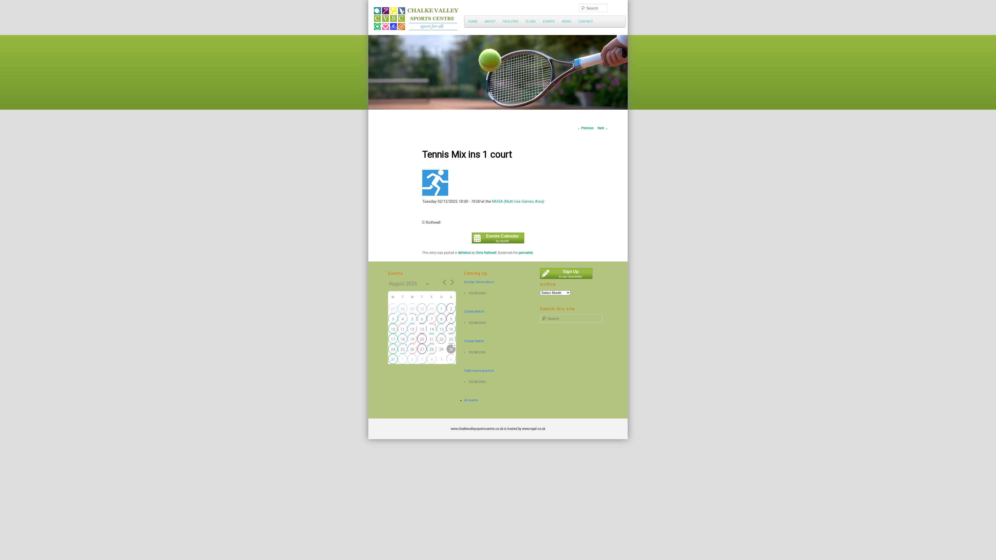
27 (393, 309)
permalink (526, 253)
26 (412, 349)
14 (432, 329)
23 (451, 339)
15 (441, 329)
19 (412, 339)
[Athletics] (435, 194)
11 (402, 329)
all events (471, 400)
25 (402, 349)
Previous (585, 128)
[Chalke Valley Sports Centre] (463, 17)
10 (393, 329)
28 (402, 309)
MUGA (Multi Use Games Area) (518, 201)
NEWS (566, 21)
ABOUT (490, 21)
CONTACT (585, 21)
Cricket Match (474, 311)
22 (441, 339)
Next (603, 128)
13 (422, 329)
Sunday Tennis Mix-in (479, 282)
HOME (473, 21)
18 (402, 339)
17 (393, 339)
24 (393, 349)
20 (422, 339)
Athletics (464, 253)
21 (432, 339)
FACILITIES (510, 21)
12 (412, 329)
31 (432, 309)
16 (451, 329)
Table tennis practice (479, 371)
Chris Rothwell (486, 253)
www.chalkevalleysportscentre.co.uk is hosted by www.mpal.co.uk (498, 429)
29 (412, 309)
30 (422, 309)
